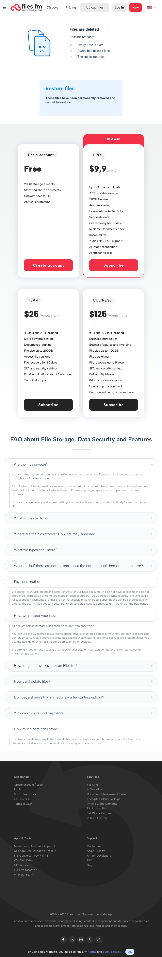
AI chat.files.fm (23, 874)
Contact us (94, 846)
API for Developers (99, 855)
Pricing (18, 789)
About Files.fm (96, 851)
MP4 (45, 855)
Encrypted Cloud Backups (103, 799)
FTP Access (21, 865)
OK (130, 951)
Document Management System (108, 794)
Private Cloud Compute (102, 803)
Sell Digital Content (99, 813)
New (135, 7)
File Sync (93, 784)
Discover (53, 7)
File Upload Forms (98, 808)
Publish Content (97, 818)
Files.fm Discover (25, 870)
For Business (22, 799)
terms (92, 951)
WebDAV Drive (23, 860)
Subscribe (114, 265)
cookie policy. (112, 951)
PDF (36, 855)
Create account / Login (28, 784)
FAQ (89, 860)
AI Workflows (95, 789)
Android (36, 846)
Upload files (95, 7)
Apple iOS (50, 846)
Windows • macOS (45, 851)
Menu (5, 7)
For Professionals (25, 794)
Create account (48, 265)
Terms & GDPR (24, 803)
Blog (89, 865)
